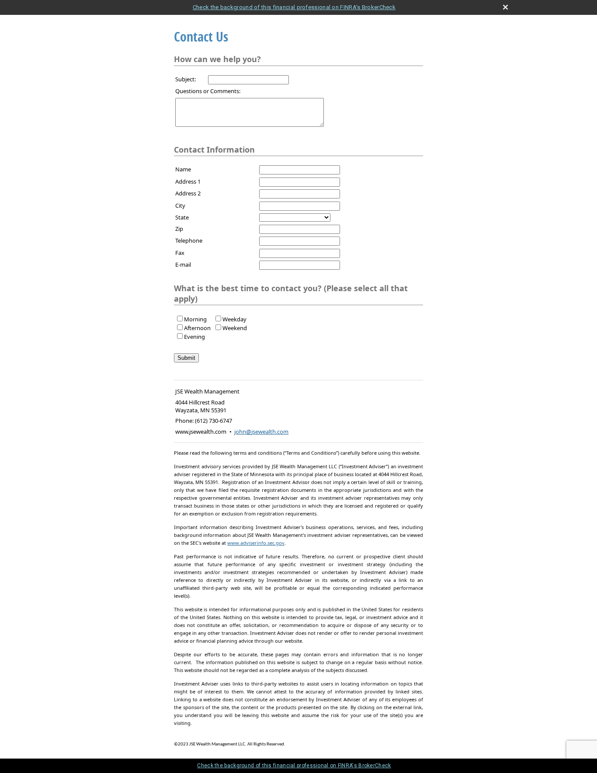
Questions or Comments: (207, 91)
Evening (194, 337)
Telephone (188, 240)
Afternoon (197, 328)
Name (183, 169)
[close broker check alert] (505, 7)
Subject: (185, 79)
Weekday (234, 319)
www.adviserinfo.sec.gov (256, 543)
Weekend (234, 328)
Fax (179, 253)
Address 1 (188, 181)
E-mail (183, 264)
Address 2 (188, 193)
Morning (195, 319)
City (180, 205)
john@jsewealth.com (261, 431)
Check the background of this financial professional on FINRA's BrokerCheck (294, 7)
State (182, 217)
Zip (179, 229)
